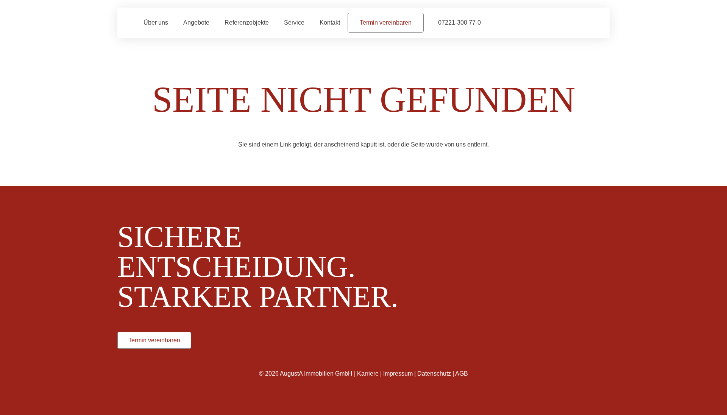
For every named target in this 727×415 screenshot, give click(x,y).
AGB (461, 373)
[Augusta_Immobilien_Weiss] (515, 227)
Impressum (398, 373)
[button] (309, 22)
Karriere (368, 373)
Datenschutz (434, 373)
